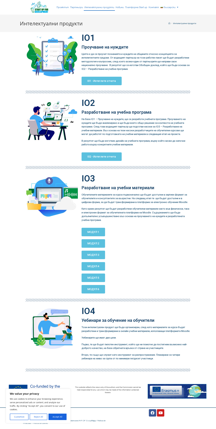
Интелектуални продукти (99, 7)
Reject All (38, 416)
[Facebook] (152, 413)
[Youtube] (160, 413)
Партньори (76, 7)
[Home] (169, 23)
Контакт (154, 7)
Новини (120, 7)
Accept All (57, 416)
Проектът (63, 7)
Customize (19, 416)
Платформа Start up (136, 7)
